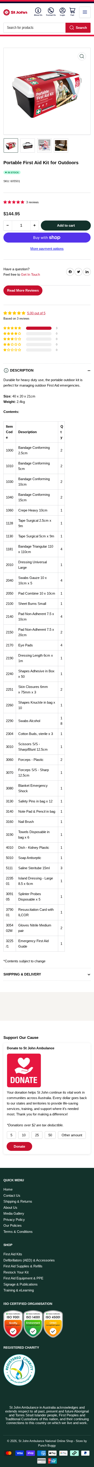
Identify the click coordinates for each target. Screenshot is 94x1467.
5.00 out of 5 (36, 313)
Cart (72, 15)
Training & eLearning (18, 1290)
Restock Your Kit (16, 1272)
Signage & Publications (20, 1284)
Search (81, 28)
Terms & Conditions (18, 1232)
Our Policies (12, 1225)
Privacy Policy (14, 1219)
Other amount (72, 1135)
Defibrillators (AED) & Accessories (29, 1260)
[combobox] (47, 28)
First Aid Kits (12, 1254)
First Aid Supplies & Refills (22, 1266)
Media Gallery (13, 1213)
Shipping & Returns (17, 1201)
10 (24, 1135)
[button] (14, 202)
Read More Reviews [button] (23, 290)
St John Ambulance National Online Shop (45, 1441)
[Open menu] (85, 12)
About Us (38, 15)
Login (62, 15)
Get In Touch (30, 274)
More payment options (47, 249)
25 (37, 1135)
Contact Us (51, 15)
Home (8, 1189)
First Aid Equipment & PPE (23, 1278)
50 (50, 1135)
